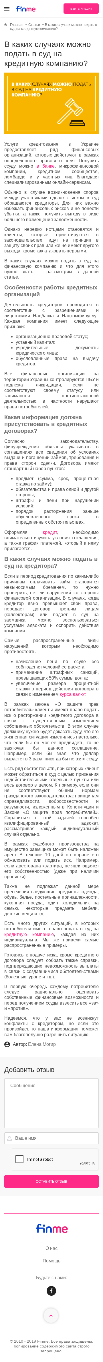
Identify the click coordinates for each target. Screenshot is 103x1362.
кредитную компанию (29, 934)
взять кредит (81, 8)
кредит (50, 532)
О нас (51, 1248)
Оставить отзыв (51, 1182)
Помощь (51, 1260)
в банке (46, 166)
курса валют (72, 694)
